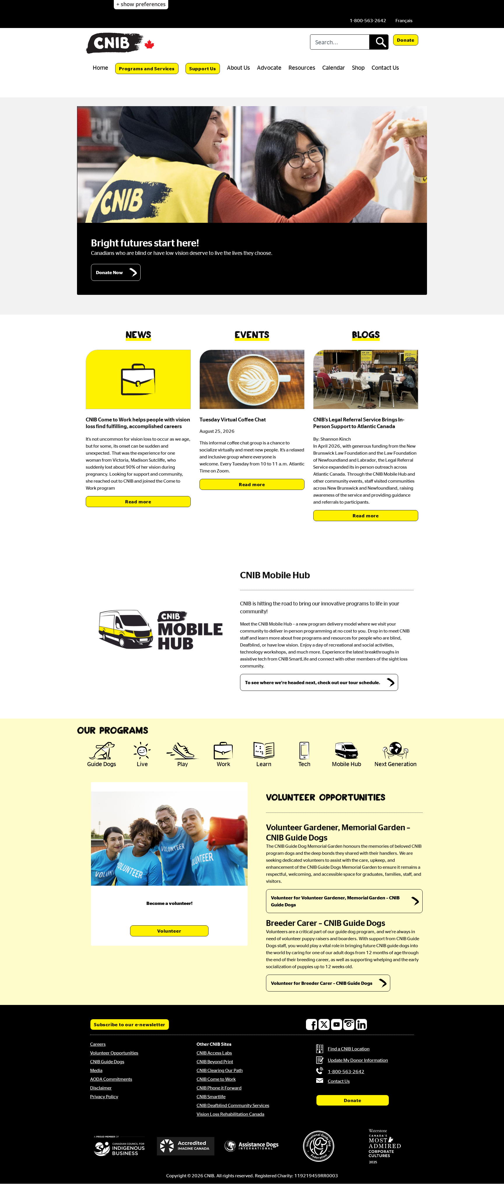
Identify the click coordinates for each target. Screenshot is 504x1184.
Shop (358, 67)
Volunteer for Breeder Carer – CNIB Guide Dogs (321, 983)
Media (96, 1070)
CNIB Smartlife (211, 1096)
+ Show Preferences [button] (141, 4)
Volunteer (169, 930)
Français (404, 20)
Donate (405, 40)
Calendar (333, 67)
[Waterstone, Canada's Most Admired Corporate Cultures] (385, 1146)
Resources (301, 67)
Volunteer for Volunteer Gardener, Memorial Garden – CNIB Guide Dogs (335, 901)
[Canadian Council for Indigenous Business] (119, 1146)
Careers (98, 1044)
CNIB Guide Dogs (107, 1061)
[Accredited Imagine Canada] (186, 1146)
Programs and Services (147, 68)
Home (100, 67)
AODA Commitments (111, 1079)
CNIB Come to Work (216, 1079)
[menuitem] (404, 20)
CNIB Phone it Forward (219, 1087)
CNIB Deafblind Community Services (233, 1105)
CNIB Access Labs (214, 1052)
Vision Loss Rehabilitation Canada (230, 1114)
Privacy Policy (104, 1096)
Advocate (269, 67)
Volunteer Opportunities (114, 1052)
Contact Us (385, 67)
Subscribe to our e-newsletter (129, 1024)
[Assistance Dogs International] (252, 1146)
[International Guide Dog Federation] (318, 1146)
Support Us (202, 68)
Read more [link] (138, 501)
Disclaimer (101, 1087)
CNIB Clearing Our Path (220, 1070)
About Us (238, 67)
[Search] (378, 42)
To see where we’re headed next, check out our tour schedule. (312, 682)
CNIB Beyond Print (215, 1061)
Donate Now (109, 272)
